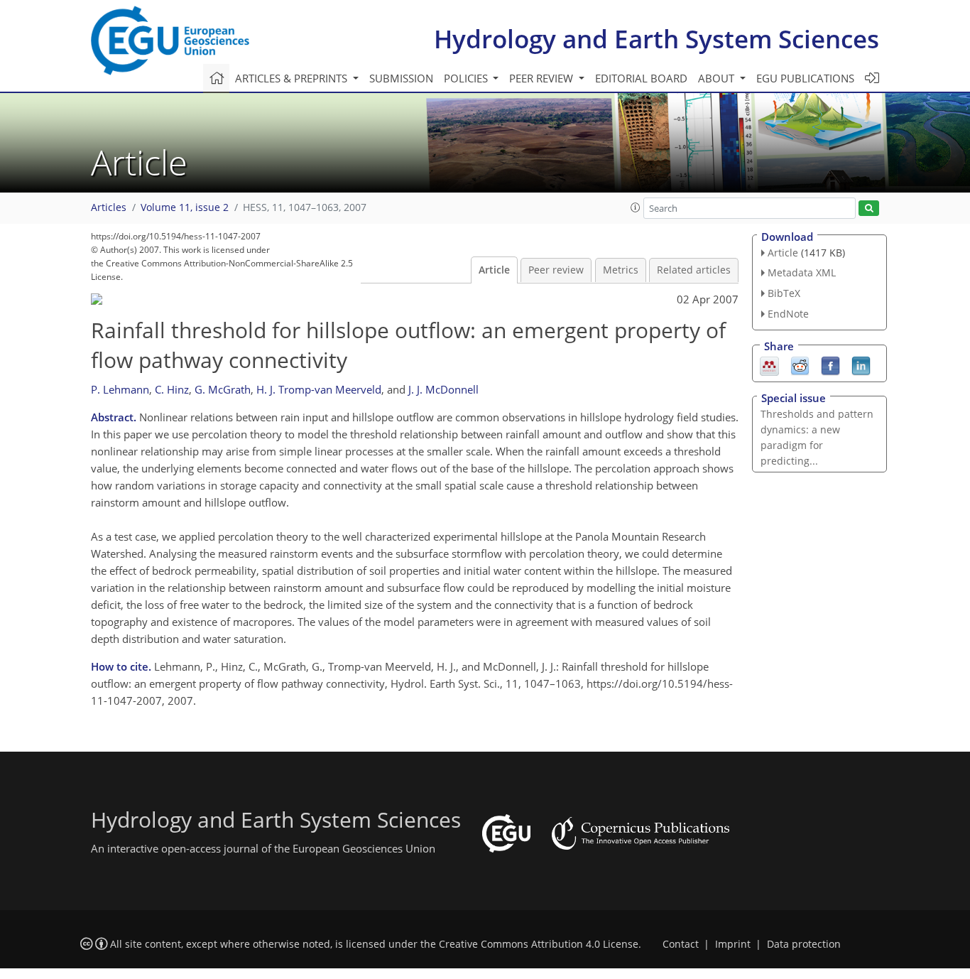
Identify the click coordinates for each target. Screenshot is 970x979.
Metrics (620, 270)
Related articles (694, 270)
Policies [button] (467, 78)
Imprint (733, 944)
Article (494, 270)
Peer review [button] (542, 78)
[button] (636, 207)
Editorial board (641, 78)
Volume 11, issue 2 (185, 207)
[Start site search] (869, 208)
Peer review (556, 270)
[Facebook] (830, 364)
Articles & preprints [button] (292, 78)
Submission (401, 78)
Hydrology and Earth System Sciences (656, 38)
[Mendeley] (769, 364)
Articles (108, 207)
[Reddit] (800, 364)
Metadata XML (802, 272)
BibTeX (784, 293)
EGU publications (805, 78)
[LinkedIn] (861, 364)
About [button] (717, 78)
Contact (681, 944)
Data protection (804, 944)
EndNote (788, 313)
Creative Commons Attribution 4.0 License (538, 944)
